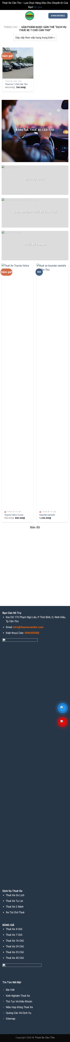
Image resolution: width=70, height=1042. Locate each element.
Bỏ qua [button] (38, 7)
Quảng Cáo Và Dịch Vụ (18, 1012)
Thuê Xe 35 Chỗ (15, 952)
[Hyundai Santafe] (52, 386)
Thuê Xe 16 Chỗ (15, 940)
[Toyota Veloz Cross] (17, 386)
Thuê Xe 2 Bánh (14, 906)
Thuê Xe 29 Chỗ (15, 946)
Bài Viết (10, 989)
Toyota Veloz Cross (13, 514)
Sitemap (10, 1018)
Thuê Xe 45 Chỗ (15, 957)
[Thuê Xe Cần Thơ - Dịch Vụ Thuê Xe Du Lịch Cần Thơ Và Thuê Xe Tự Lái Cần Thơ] (29, 15)
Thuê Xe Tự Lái (14, 900)
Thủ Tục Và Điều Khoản (19, 1001)
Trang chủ (10, 27)
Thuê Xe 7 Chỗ (14, 934)
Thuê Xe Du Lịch (15, 895)
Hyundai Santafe (47, 514)
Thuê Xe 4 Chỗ (14, 929)
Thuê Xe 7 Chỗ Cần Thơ (16, 84)
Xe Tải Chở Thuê (15, 912)
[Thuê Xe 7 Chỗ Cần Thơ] (17, 63)
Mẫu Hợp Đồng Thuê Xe (19, 1007)
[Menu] (4, 16)
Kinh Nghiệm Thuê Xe (18, 995)
